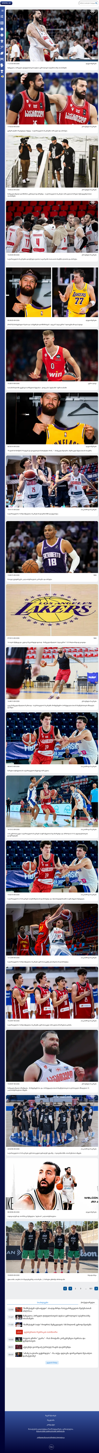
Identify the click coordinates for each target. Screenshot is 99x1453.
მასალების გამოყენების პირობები (50, 1431)
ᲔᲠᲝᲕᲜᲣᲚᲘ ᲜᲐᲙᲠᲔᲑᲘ (89, 126)
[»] (96, 1288)
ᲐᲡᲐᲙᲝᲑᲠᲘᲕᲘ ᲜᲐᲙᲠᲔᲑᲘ (89, 509)
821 (91, 1288)
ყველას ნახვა (52, 1363)
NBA (95, 575)
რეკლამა (50, 1420)
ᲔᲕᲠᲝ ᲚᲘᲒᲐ (92, 383)
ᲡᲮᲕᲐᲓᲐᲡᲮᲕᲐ (92, 1275)
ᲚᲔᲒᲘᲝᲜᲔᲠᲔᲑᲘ (91, 63)
